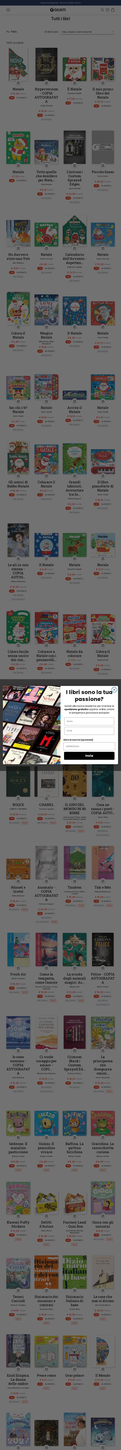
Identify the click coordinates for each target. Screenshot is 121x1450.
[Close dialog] (114, 689)
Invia (89, 756)
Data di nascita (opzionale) (78, 739)
